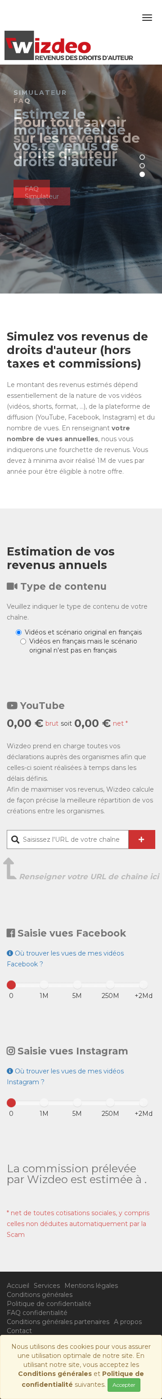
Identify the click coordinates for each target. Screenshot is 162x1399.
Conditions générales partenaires (58, 1322)
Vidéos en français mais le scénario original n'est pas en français (83, 645)
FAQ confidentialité (37, 1313)
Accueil (18, 1286)
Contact (19, 1331)
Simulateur (42, 196)
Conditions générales (39, 1295)
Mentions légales (91, 1286)
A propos (128, 1322)
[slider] (11, 984)
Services (47, 1286)
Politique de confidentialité (49, 1304)
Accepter (123, 1384)
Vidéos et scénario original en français (83, 632)
